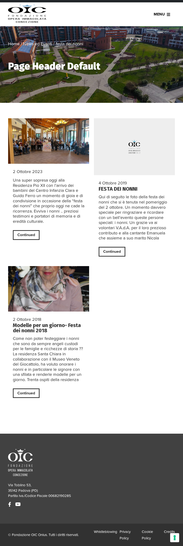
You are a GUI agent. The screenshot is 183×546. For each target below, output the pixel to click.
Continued (26, 235)
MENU (159, 14)
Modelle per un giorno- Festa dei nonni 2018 (47, 328)
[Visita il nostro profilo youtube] (18, 504)
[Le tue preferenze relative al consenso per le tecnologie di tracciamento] (174, 537)
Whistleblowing (105, 532)
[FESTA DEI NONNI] (134, 146)
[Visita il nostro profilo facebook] (10, 504)
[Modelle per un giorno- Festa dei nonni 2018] (48, 289)
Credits (169, 532)
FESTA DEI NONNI (118, 189)
